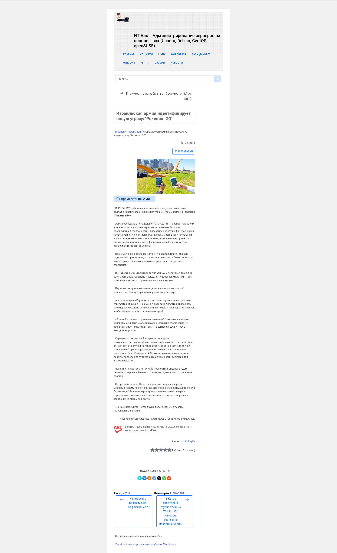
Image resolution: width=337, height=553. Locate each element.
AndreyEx (189, 441)
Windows (129, 62)
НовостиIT (178, 493)
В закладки (185, 151)
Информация (134, 131)
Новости (177, 62)
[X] (159, 478)
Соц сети (146, 54)
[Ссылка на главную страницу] (168, 22)
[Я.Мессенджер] (139, 478)
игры (126, 493)
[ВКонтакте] (144, 478)
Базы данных (201, 54)
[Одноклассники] (149, 478)
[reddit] (169, 478)
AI (142, 62)
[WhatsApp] (164, 478)
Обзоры (160, 62)
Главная (128, 54)
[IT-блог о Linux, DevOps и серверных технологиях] (123, 17)
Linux (162, 54)
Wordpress (178, 54)
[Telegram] (154, 478)
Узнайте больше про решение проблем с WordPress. (145, 544)
